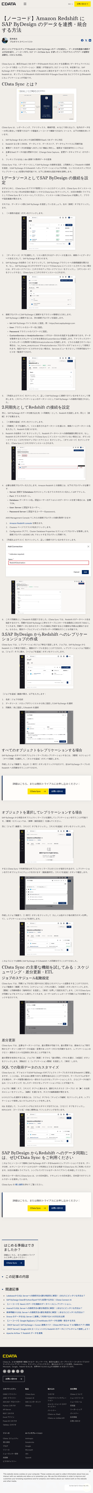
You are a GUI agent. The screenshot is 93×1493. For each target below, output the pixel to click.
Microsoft (29, 1450)
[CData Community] (22, 1371)
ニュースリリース (76, 1398)
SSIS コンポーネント (33, 1402)
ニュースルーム (76, 1402)
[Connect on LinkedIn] (90, 40)
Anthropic (29, 1438)
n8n (26, 1454)
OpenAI (28, 1458)
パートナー (52, 1410)
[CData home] (10, 4)
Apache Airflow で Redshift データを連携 (24, 1333)
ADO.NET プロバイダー (12, 1402)
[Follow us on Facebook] (82, 40)
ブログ (5, 1446)
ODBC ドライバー (10, 1394)
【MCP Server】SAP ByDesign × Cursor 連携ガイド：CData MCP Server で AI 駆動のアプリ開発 (48, 1325)
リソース (6, 1450)
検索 (69, 4)
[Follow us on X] (86, 40)
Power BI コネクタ (10, 1421)
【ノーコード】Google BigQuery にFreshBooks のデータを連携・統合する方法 (40, 1320)
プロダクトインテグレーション (57, 1399)
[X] (9, 1371)
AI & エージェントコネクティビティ (57, 1405)
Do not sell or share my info (78, 1486)
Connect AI (29, 1398)
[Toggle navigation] (25, 4)
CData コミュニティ (11, 1438)
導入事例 (19, 1184)
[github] (17, 1371)
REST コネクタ (8, 1413)
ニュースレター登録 (10, 1454)
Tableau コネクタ (9, 1425)
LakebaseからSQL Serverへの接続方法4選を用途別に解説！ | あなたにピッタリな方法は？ (45, 1295)
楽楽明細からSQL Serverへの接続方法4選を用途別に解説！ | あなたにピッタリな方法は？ (45, 1312)
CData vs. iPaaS (54, 1414)
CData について (76, 1394)
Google (28, 1446)
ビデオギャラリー (9, 1461)
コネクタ (51, 1394)
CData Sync (30, 1394)
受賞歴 (72, 1406)
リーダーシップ (76, 1409)
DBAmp (28, 1406)
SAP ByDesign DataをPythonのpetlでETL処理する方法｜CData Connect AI (39, 1300)
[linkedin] (4, 1371)
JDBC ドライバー (9, 1398)
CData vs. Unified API (56, 1418)
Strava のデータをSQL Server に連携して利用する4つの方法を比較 (35, 1316)
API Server (7, 1409)
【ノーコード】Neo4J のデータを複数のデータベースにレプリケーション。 (39, 1304)
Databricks (29, 1442)
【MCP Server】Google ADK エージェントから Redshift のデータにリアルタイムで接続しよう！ (48, 1329)
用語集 (5, 1458)
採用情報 (73, 1417)
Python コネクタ (9, 1406)
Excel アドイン (8, 1417)
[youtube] (13, 1371)
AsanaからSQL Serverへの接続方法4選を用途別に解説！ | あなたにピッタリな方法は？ (44, 1308)
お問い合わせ (81, 4)
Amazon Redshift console (21, 523)
